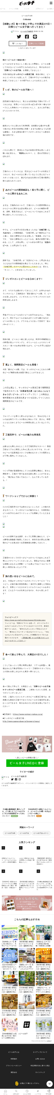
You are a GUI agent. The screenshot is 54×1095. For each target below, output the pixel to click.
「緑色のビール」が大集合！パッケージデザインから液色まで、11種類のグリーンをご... (43, 992)
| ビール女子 (23, 1034)
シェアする (37, 1090)
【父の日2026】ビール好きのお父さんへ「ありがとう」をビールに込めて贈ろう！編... (9, 969)
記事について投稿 (36, 44)
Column (27, 19)
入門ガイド (40, 9)
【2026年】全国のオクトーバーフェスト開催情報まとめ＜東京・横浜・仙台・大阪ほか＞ (9, 884)
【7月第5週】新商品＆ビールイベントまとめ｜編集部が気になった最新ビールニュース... (26, 992)
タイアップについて (40, 1052)
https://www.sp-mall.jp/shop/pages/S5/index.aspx (25, 620)
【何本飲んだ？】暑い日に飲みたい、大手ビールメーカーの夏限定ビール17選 (9, 945)
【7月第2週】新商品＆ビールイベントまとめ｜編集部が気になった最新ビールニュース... (9, 1015)
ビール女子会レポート (41, 833)
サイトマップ (40, 1072)
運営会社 (14, 1072)
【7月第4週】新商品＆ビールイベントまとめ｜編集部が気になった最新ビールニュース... (43, 1015)
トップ (26, 9)
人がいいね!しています (27, 48)
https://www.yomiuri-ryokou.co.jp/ (28, 714)
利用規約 (14, 1059)
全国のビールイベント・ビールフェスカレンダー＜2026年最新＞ (9, 860)
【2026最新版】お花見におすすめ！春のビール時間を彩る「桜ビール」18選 (9, 1037)
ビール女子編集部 (26, 31)
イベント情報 (13, 9)
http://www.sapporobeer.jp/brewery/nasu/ (21, 721)
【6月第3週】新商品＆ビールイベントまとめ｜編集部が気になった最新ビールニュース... (26, 1015)
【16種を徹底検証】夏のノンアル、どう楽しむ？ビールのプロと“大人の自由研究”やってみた (13, 811)
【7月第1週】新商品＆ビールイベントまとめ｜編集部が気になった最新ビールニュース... (9, 992)
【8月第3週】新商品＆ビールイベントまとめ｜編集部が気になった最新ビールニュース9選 (26, 885)
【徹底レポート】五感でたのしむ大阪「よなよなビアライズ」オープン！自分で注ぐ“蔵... (26, 969)
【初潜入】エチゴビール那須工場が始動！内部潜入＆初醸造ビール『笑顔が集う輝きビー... (43, 946)
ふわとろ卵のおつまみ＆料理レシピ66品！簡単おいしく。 (26, 860)
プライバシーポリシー (14, 1065)
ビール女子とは (13, 1052)
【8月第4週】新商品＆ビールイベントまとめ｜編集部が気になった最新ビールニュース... (43, 1038)
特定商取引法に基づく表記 (40, 1065)
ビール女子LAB (10, 833)
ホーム (5, 1090)
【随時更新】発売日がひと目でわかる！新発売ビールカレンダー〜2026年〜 (44, 861)
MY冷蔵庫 (48, 1090)
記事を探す (16, 1090)
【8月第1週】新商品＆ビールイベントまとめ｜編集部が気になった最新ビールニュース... (43, 969)
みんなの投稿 (27, 1090)
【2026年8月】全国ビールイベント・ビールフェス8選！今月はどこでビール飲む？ (39, 811)
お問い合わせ (40, 1059)
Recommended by (39, 1041)
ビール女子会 (24, 833)
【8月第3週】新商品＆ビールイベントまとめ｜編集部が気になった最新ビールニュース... (26, 946)
